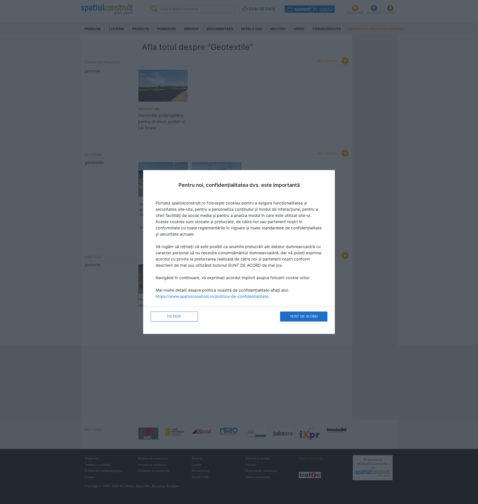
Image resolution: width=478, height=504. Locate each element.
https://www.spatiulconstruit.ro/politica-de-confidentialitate (212, 296)
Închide (174, 316)
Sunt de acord (304, 316)
